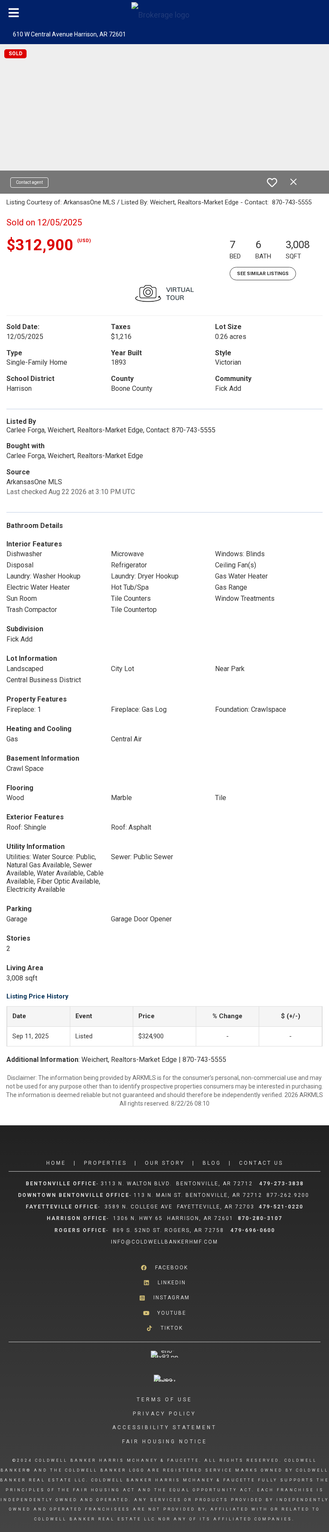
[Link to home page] (165, 13)
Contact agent (29, 182)
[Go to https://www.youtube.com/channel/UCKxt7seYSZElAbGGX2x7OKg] (164, 1313)
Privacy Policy (164, 1414)
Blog (212, 1163)
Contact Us (261, 1163)
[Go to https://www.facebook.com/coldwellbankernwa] (164, 1268)
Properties (105, 1163)
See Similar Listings (263, 273)
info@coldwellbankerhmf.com (164, 1242)
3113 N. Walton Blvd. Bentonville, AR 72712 (177, 1184)
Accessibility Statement (164, 1427)
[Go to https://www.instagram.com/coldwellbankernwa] (164, 1298)
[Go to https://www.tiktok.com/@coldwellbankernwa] (164, 1328)
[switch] (272, 182)
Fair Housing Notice (164, 1442)
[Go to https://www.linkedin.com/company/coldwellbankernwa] (164, 1283)
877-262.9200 (288, 1195)
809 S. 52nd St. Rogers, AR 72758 (169, 1230)
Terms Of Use (164, 1400)
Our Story (165, 1163)
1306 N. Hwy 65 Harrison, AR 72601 (173, 1218)
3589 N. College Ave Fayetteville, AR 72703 (179, 1207)
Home (56, 1163)
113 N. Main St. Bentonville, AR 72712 (198, 1195)
